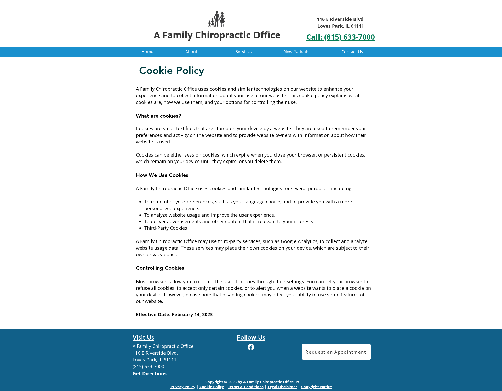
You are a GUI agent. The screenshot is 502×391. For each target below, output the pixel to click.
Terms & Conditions (246, 386)
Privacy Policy (182, 386)
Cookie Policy (211, 386)
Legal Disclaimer (282, 386)
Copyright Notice (316, 386)
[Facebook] (251, 347)
